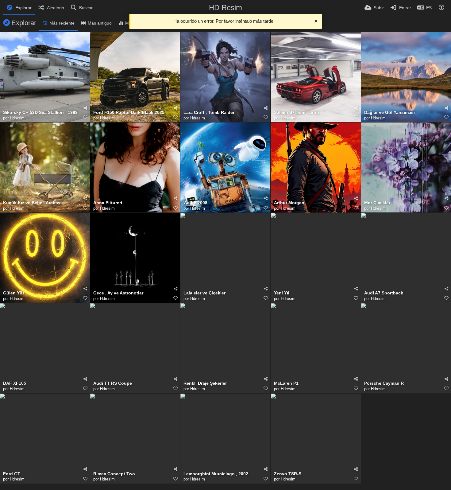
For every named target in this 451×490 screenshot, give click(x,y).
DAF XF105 (14, 383)
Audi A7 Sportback (383, 293)
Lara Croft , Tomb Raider (208, 112)
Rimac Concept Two (114, 474)
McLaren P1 (286, 383)
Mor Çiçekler (377, 202)
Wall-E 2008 (195, 202)
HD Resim (225, 7)
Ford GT (11, 474)
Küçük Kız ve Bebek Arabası (32, 202)
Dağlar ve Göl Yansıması (389, 112)
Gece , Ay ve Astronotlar (118, 293)
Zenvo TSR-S (287, 474)
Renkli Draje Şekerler (205, 383)
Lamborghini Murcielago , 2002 (215, 474)
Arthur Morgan (289, 202)
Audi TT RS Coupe (112, 383)
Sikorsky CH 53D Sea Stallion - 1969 (40, 112)
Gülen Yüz (14, 293)
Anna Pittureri (107, 202)
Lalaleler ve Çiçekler (204, 293)
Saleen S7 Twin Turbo (296, 112)
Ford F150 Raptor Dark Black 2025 (128, 112)
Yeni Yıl (281, 293)
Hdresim (17, 118)
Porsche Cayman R (384, 383)
